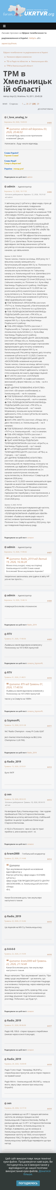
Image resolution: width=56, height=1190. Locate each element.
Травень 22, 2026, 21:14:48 (15, 858)
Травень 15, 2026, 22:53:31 (15, 766)
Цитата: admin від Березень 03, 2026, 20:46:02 (26, 130)
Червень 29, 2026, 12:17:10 (15, 1108)
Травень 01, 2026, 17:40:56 (15, 638)
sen (9, 794)
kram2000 (13, 853)
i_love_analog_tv (17, 117)
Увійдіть (33, 38)
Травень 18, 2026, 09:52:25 (15, 799)
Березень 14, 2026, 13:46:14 (15, 600)
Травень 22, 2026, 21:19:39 (15, 954)
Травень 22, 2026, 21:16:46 (15, 921)
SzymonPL (39, 663)
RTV (9, 634)
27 (30, 103)
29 (38, 103)
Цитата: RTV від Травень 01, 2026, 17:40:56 (24, 685)
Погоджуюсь (28, 1183)
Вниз (5, 104)
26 (27, 103)
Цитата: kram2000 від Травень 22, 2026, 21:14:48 (26, 962)
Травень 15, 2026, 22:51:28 (15, 725)
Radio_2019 (32, 625)
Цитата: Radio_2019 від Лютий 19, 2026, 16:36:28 (26, 560)
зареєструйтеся (9, 43)
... (25, 103)
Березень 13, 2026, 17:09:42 (15, 552)
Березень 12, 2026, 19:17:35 (15, 191)
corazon (30, 537)
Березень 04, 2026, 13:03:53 (15, 122)
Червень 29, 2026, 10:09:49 (15, 1064)
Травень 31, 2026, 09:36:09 (15, 1025)
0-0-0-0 (11, 949)
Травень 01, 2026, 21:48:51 (15, 677)
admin (30, 177)
